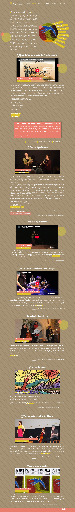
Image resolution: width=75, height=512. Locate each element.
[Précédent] (16, 431)
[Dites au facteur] (36, 441)
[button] (24, 81)
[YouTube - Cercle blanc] (65, 509)
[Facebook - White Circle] (63, 509)
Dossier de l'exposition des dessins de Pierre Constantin (27, 136)
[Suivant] (57, 431)
